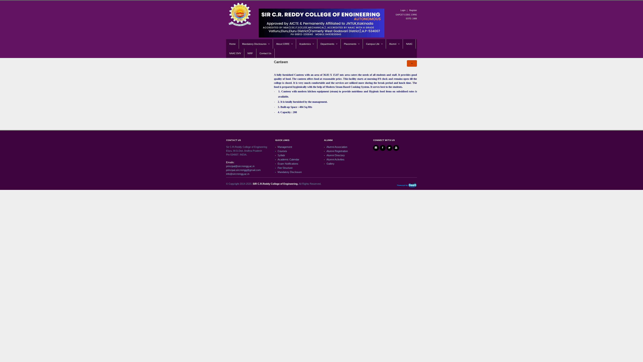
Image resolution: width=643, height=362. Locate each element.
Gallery (330, 163)
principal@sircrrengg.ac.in (240, 166)
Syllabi (281, 155)
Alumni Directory (336, 155)
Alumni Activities (335, 159)
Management (285, 146)
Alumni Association (337, 146)
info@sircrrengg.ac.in (237, 173)
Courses (282, 151)
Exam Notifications (288, 163)
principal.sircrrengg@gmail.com (243, 170)
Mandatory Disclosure (290, 172)
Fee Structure (285, 167)
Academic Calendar (288, 159)
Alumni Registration (337, 151)
